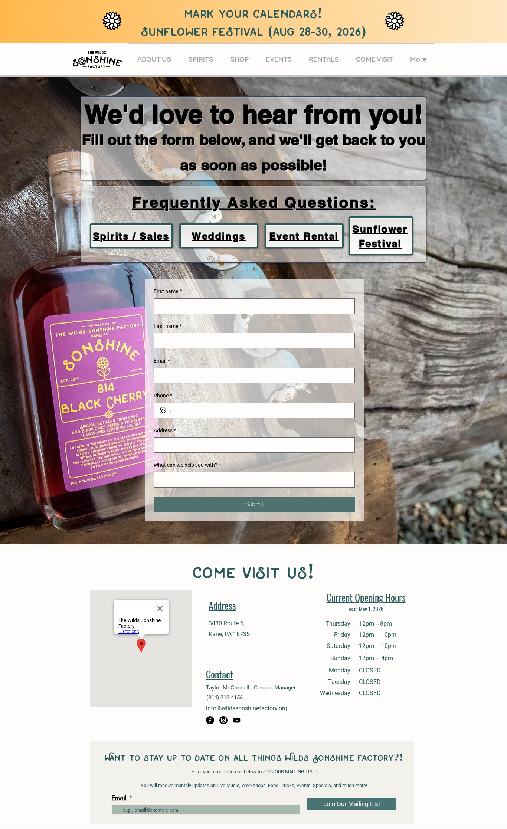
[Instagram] (223, 720)
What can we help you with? (187, 465)
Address (165, 430)
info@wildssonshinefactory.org (246, 708)
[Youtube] (237, 720)
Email (162, 361)
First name (168, 291)
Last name (168, 326)
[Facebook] (210, 720)
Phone (163, 396)
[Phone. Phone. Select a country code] (165, 410)
